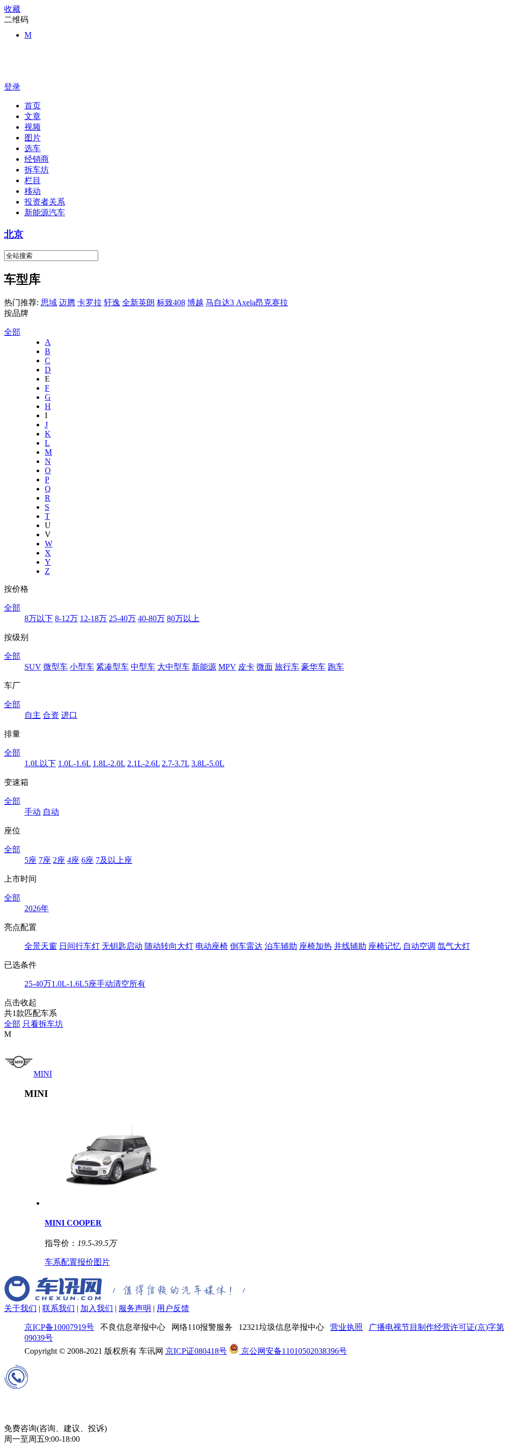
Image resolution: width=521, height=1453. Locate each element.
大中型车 (173, 666)
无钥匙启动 (122, 946)
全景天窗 (40, 946)
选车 (32, 148)
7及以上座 (114, 860)
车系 (53, 1262)
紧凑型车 (112, 666)
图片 (32, 137)
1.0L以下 (40, 763)
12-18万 (93, 618)
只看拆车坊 (42, 1024)
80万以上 (183, 618)
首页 (32, 105)
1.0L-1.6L (74, 763)
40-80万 (151, 618)
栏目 (32, 180)
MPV (227, 666)
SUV (32, 666)
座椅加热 (315, 946)
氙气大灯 (454, 946)
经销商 (36, 159)
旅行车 (287, 666)
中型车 (143, 666)
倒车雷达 (246, 946)
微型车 (55, 666)
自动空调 (419, 946)
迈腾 (67, 302)
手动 (32, 811)
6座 (87, 860)
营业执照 (346, 1327)
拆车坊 (36, 169)
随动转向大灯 (168, 946)
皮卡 (246, 666)
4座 (73, 860)
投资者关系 (44, 201)
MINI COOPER (73, 1222)
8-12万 (66, 618)
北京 (13, 234)
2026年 (36, 908)
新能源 (204, 666)
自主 (32, 715)
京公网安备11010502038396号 (293, 1351)
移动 (32, 191)
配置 (69, 1262)
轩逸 (112, 302)
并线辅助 (350, 946)
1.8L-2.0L (109, 763)
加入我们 (96, 1308)
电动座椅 (211, 946)
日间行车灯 (79, 946)
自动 (51, 811)
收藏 (12, 9)
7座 (45, 860)
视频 (32, 127)
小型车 (82, 666)
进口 (69, 715)
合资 (51, 715)
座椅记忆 (384, 946)
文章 (32, 116)
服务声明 (135, 1308)
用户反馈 (173, 1308)
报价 (85, 1262)
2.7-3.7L (175, 763)
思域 (49, 302)
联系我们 (58, 1308)
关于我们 (20, 1308)
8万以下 (38, 618)
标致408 (171, 302)
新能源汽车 (44, 212)
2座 (59, 860)
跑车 (336, 666)
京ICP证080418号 (196, 1351)
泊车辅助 (281, 946)
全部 (12, 332)
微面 (264, 666)
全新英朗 (138, 302)
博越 (195, 302)
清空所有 (129, 983)
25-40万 (122, 618)
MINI (43, 1073)
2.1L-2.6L (143, 763)
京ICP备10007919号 (59, 1327)
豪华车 (313, 666)
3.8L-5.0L (207, 763)
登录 (12, 86)
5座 (30, 860)
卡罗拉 (89, 302)
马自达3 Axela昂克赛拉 (247, 302)
